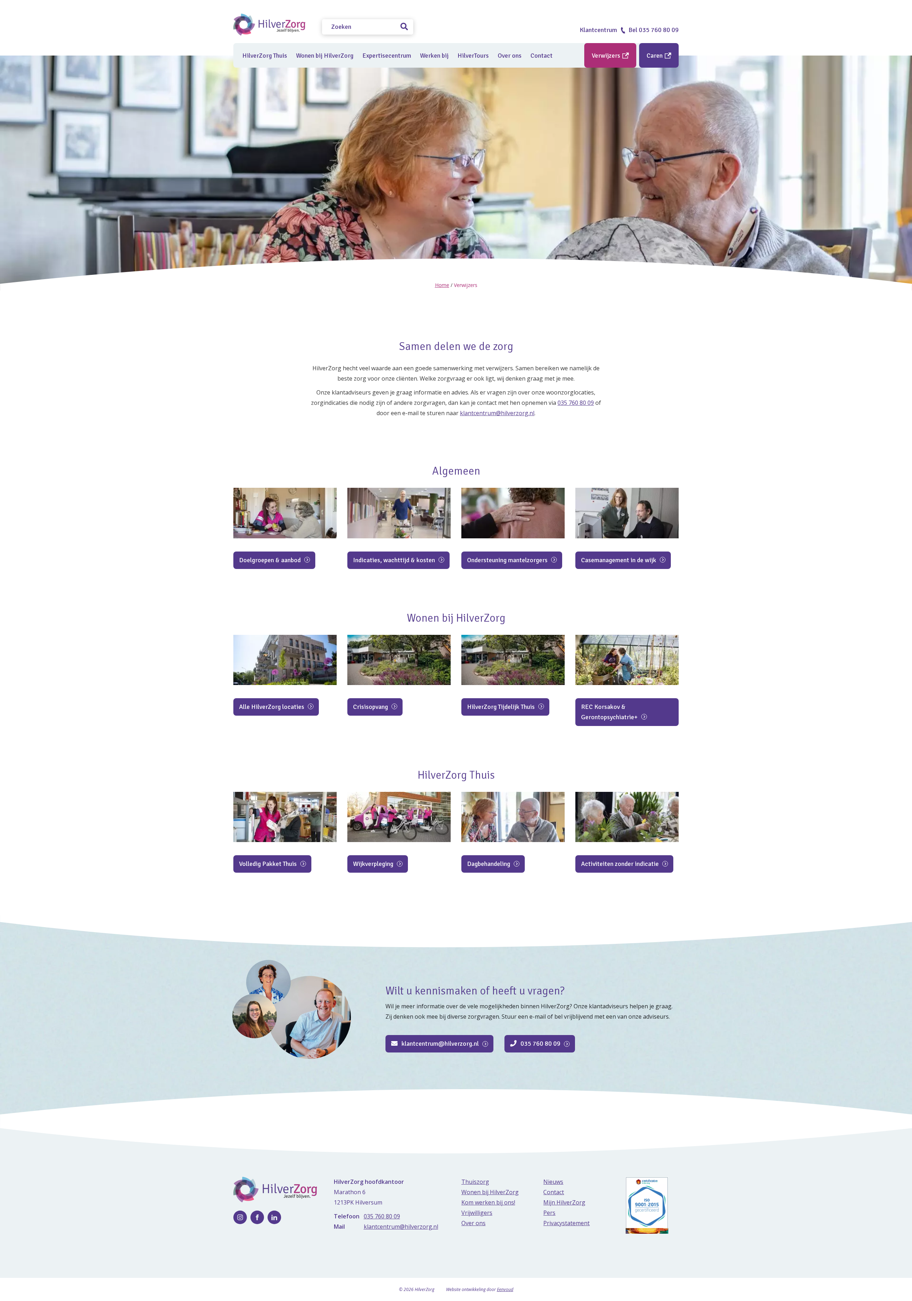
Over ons (510, 55)
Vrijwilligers (476, 1213)
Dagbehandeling (489, 864)
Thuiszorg (475, 1182)
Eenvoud (505, 1289)
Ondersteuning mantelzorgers (508, 560)
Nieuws (553, 1182)
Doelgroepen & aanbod (270, 560)
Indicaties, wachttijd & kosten (394, 560)
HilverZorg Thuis (264, 55)
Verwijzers (607, 55)
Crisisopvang (371, 707)
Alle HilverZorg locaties (272, 707)
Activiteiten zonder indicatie (620, 864)
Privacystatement (566, 1223)
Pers (549, 1213)
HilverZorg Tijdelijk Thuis (501, 707)
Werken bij (434, 55)
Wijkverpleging (374, 864)
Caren (655, 55)
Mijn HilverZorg (564, 1202)
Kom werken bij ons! (488, 1202)
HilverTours (473, 55)
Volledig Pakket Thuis (268, 864)
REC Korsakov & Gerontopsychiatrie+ (610, 712)
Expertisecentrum (386, 55)
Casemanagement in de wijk (619, 560)
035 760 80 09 (576, 403)
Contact (541, 55)
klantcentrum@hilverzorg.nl (497, 413)
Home (442, 285)
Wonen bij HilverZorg (324, 55)
